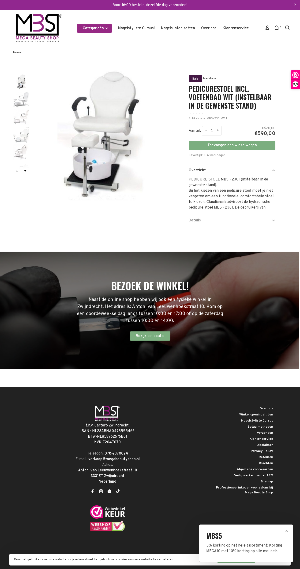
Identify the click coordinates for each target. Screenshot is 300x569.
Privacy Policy (262, 451)
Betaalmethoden (260, 427)
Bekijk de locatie (150, 336)
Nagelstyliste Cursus (257, 421)
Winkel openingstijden (256, 415)
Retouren (266, 457)
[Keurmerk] (107, 517)
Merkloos (209, 79)
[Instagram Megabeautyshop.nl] (101, 492)
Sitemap (266, 482)
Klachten (266, 463)
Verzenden (265, 433)
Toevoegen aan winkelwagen (232, 145)
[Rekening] (268, 29)
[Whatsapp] (109, 492)
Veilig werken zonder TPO (253, 475)
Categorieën (94, 28)
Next (25, 171)
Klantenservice (236, 28)
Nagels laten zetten (178, 28)
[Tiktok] (118, 492)
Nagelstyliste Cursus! (136, 28)
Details (195, 220)
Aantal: (195, 130)
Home (17, 53)
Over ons (209, 28)
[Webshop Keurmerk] (107, 530)
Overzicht (197, 170)
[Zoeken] (288, 29)
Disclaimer (265, 445)
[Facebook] (92, 492)
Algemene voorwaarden (255, 469)
